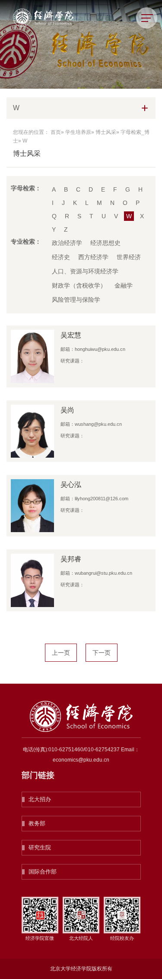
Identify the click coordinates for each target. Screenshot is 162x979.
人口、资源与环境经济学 (85, 271)
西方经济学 (93, 257)
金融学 (123, 285)
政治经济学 (67, 242)
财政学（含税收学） (79, 285)
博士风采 (105, 132)
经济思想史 (105, 242)
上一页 (61, 652)
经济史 (61, 257)
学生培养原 (78, 132)
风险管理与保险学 (76, 299)
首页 (56, 132)
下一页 (101, 652)
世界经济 (129, 257)
